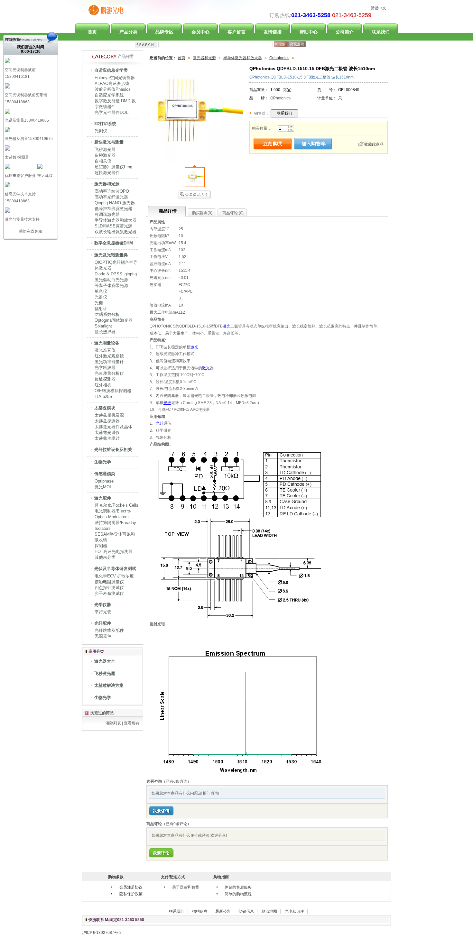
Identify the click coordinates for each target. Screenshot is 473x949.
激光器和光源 (106, 183)
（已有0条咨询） (176, 781)
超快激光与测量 (109, 142)
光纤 (167, 403)
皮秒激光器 (105, 155)
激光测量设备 (106, 343)
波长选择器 (105, 331)
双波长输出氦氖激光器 (115, 231)
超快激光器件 (107, 172)
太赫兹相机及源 (109, 415)
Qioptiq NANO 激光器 (115, 202)
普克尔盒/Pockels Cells (116, 505)
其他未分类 (105, 557)
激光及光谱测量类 (111, 255)
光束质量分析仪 (109, 373)
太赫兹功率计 (107, 438)
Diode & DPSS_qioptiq (116, 274)
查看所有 (131, 723)
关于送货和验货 (185, 887)
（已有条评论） (176, 824)
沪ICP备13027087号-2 (102, 932)
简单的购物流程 (238, 894)
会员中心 (200, 31)
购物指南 (221, 877)
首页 (92, 31)
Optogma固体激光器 (114, 320)
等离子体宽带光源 (111, 285)
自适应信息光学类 (111, 70)
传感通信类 (104, 473)
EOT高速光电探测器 (114, 551)
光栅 (99, 302)
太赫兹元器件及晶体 (113, 426)
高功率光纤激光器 (111, 197)
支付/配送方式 (173, 877)
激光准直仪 (105, 350)
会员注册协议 (131, 887)
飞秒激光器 (105, 149)
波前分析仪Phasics (113, 89)
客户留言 (236, 31)
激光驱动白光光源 (111, 279)
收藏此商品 (374, 144)
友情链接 (273, 31)
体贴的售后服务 (238, 887)
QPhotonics (280, 98)
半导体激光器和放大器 (115, 220)
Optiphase (104, 481)
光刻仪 (101, 130)
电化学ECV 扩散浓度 (114, 576)
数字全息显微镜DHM (113, 243)
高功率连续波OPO (112, 191)
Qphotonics (279, 58)
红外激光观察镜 (109, 356)
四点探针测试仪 (109, 587)
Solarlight (103, 326)
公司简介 (345, 31)
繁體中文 (378, 8)
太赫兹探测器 (107, 421)
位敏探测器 (105, 379)
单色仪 (101, 291)
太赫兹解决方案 (109, 685)
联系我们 (381, 31)
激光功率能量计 (109, 361)
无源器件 (103, 636)
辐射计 (101, 308)
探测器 (101, 545)
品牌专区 (164, 31)
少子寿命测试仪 (109, 593)
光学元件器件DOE (112, 112)
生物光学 (102, 461)
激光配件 (102, 498)
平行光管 (103, 612)
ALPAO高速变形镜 (112, 83)
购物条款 (116, 877)
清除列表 (113, 723)
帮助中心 (309, 31)
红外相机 (103, 384)
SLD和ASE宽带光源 (113, 226)
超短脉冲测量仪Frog (113, 166)
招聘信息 (200, 911)
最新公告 (223, 911)
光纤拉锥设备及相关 (113, 449)
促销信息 (246, 911)
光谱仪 (101, 297)
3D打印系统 (105, 123)
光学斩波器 (105, 367)
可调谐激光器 (107, 214)
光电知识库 (294, 911)
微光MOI (103, 486)
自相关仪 (103, 161)
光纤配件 (102, 623)
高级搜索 (297, 44)
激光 (226, 326)
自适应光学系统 (109, 95)
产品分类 (128, 31)
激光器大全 (104, 661)
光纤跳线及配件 (109, 630)
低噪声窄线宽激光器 (113, 208)
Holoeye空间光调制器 (115, 77)
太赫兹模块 (104, 407)
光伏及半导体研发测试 (115, 568)
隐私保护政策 (131, 894)
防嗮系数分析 (107, 314)
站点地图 (269, 911)
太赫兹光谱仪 (107, 432)
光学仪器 (102, 604)
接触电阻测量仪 (109, 581)
